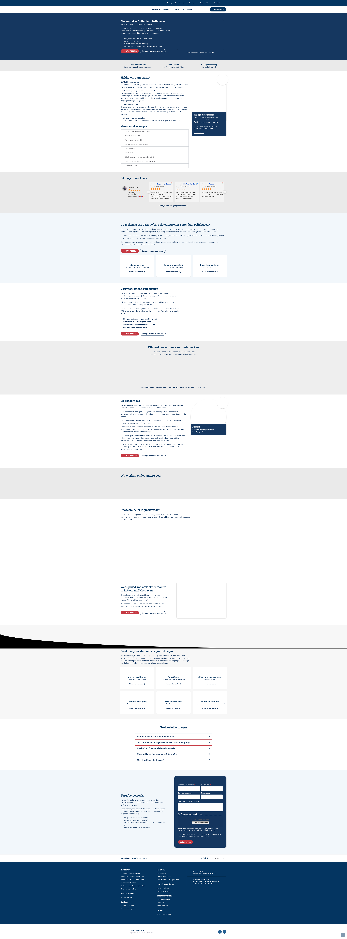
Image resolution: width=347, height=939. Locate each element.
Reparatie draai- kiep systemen (168, 880)
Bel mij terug (185, 842)
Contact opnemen (127, 906)
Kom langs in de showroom (130, 873)
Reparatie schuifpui (164, 877)
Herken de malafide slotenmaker (133, 886)
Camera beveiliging (164, 891)
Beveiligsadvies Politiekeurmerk (136, 144)
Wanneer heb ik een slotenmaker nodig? (156, 736)
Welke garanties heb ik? (133, 140)
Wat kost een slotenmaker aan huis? (138, 131)
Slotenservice (162, 873)
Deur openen (130, 148)
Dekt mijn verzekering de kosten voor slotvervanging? (163, 742)
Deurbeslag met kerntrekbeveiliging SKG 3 (140, 161)
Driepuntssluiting (131, 165)
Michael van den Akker (164, 184)
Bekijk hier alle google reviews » (173, 206)
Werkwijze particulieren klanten (132, 877)
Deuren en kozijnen (164, 914)
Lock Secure (133, 187)
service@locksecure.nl (201, 879)
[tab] (173, 736)
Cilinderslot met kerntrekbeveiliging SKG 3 (140, 157)
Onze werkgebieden (128, 889)
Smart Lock (161, 903)
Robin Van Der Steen (189, 184)
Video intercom (162, 906)
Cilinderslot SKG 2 (131, 153)
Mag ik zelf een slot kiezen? (150, 760)
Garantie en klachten (128, 883)
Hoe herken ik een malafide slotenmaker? (157, 748)
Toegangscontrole (163, 900)
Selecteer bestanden (200, 823)
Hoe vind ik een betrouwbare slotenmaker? (158, 754)
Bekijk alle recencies (219, 858)
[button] (155, 132)
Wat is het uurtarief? (132, 136)
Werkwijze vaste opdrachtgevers (132, 880)
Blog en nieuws (126, 897)
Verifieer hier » (199, 133)
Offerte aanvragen (127, 909)
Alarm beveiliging (163, 888)
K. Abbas (210, 184)
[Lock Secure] (125, 930)
